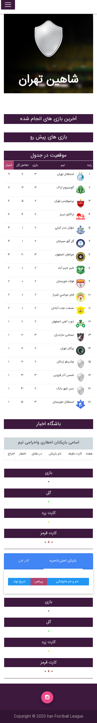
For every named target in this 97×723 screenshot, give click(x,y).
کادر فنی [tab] (23, 561)
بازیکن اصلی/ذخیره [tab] (63, 561)
